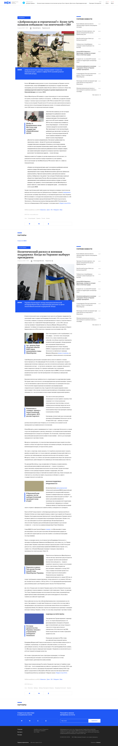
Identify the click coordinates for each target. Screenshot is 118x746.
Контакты (19, 732)
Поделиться (45, 28)
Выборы (36, 688)
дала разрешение (61, 488)
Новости (43, 210)
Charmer (98, 742)
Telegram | (56, 210)
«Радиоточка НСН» (65, 203)
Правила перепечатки (23, 742)
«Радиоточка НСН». (61, 673)
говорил (48, 529)
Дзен (48, 210)
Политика (30, 688)
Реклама (19, 734)
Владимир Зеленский (60, 688)
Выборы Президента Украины (46, 688)
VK (51, 210)
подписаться (94, 720)
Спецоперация (31, 218)
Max (61, 210)
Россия (43, 218)
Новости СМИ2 (22, 241)
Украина (38, 218)
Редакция (19, 729)
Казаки (48, 218)
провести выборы (63, 353)
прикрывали (66, 192)
